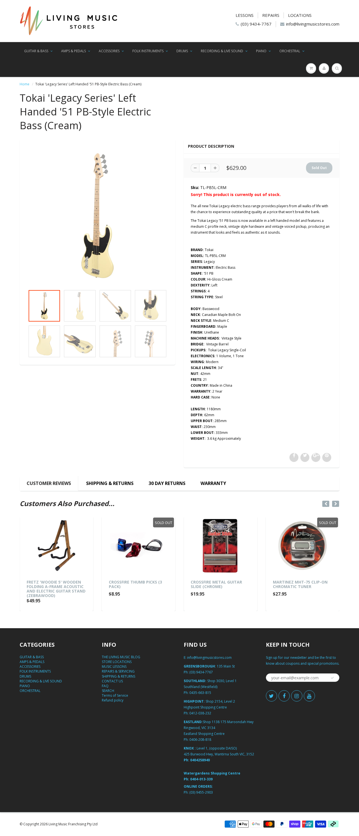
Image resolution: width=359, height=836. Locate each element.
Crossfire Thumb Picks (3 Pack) (135, 584)
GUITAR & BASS (36, 51)
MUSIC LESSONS (114, 666)
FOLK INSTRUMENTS (148, 51)
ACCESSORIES (109, 51)
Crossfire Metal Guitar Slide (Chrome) (216, 584)
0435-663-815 (200, 692)
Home (24, 84)
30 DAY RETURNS (167, 483)
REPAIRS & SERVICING (118, 671)
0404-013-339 (201, 779)
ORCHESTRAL (289, 51)
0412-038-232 (200, 713)
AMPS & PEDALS (73, 51)
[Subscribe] (332, 677)
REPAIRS (270, 15)
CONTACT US (112, 681)
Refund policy (112, 700)
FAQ (105, 686)
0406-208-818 (200, 739)
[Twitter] (271, 695)
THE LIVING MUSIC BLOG (121, 657)
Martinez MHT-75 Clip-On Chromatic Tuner (300, 584)
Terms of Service (115, 695)
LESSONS (245, 15)
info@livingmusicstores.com (312, 24)
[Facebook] (284, 695)
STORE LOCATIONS (117, 661)
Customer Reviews (49, 483)
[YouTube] (309, 695)
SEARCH (108, 690)
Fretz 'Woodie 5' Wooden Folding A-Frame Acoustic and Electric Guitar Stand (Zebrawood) (56, 588)
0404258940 (200, 760)
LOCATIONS (300, 15)
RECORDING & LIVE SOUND (222, 51)
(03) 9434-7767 (256, 24)
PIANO (261, 51)
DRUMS (182, 51)
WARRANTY (213, 483)
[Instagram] (296, 695)
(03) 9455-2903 (201, 792)
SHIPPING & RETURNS (110, 483)
